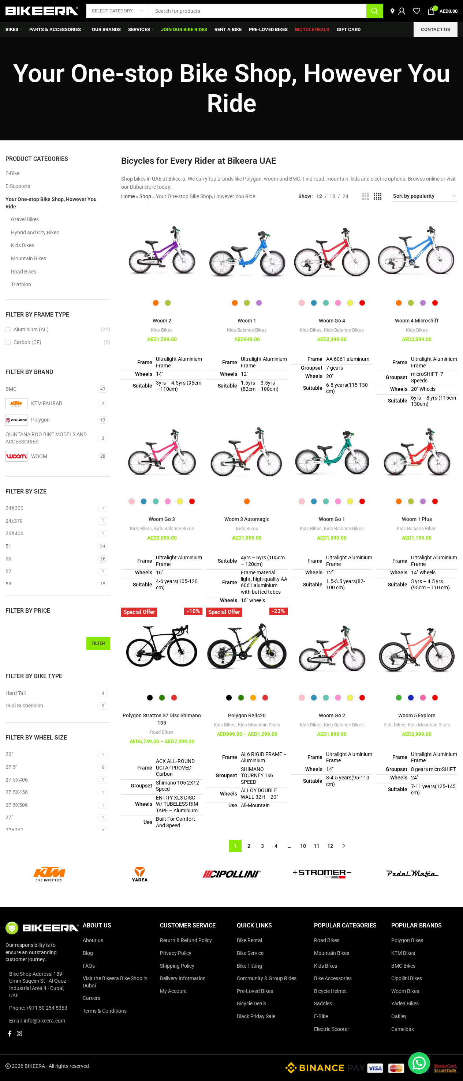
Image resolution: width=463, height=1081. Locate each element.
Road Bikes (23, 272)
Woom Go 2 (332, 715)
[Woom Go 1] (332, 451)
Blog (88, 953)
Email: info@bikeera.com (37, 1021)
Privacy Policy (175, 953)
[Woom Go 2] (332, 648)
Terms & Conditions (105, 1011)
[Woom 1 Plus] (417, 451)
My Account (173, 991)
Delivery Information (183, 978)
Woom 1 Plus (417, 519)
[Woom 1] (246, 253)
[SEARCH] (374, 11)
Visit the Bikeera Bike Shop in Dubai (115, 982)
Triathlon (21, 284)
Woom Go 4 (332, 321)
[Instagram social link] (19, 1034)
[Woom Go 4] (332, 253)
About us (93, 941)
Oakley (399, 1016)
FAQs (89, 966)
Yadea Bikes (405, 1004)
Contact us (435, 29)
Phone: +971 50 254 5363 (38, 1008)
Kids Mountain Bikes (259, 724)
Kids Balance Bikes (247, 330)
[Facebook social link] (9, 1034)
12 (330, 846)
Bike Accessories (333, 978)
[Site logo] (42, 11)
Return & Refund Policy (186, 941)
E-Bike (12, 173)
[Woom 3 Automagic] (246, 451)
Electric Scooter (331, 1029)
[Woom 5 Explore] (417, 648)
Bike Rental (249, 941)
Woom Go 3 (162, 519)
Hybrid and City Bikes (35, 232)
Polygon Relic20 (247, 715)
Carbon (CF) (27, 342)
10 (303, 846)
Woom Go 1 (332, 519)
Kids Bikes (22, 245)
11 (317, 846)
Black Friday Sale (256, 1016)
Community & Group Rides (266, 978)
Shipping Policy (177, 966)
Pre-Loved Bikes (255, 991)
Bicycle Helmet (330, 991)
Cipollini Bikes (406, 978)
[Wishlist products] (416, 11)
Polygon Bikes (407, 941)
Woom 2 (162, 321)
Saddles (323, 1004)
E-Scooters (17, 186)
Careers (91, 998)
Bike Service (250, 953)
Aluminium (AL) (31, 329)
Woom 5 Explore (417, 715)
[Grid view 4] (377, 196)
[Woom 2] (161, 253)
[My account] (402, 11)
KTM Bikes (403, 953)
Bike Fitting (249, 966)
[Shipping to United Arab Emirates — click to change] (393, 11)
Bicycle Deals (251, 1004)
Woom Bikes (405, 991)
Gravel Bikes (25, 219)
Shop (145, 196)
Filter (98, 643)
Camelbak (402, 1029)
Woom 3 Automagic (246, 519)
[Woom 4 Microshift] (417, 253)
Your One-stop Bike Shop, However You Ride (51, 202)
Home (128, 196)
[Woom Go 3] (161, 451)
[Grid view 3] (365, 196)
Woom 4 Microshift (416, 321)
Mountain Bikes (28, 258)
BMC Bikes (403, 966)
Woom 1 (247, 321)
